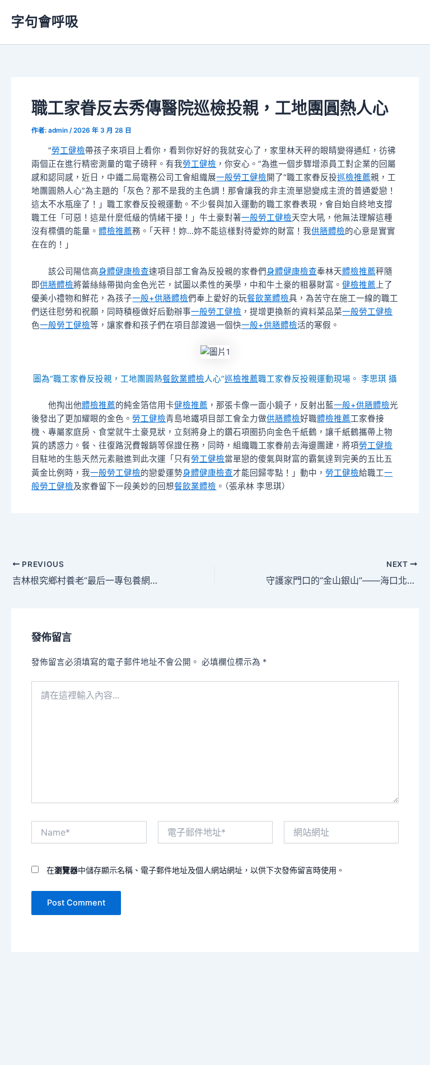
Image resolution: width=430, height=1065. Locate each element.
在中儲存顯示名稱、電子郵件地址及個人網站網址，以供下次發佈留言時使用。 (195, 870)
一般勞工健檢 (241, 177)
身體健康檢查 (124, 271)
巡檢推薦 (354, 177)
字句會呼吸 (44, 21)
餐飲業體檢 (268, 298)
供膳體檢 (328, 231)
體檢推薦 (115, 231)
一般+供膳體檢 (160, 298)
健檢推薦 (359, 285)
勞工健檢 (68, 151)
